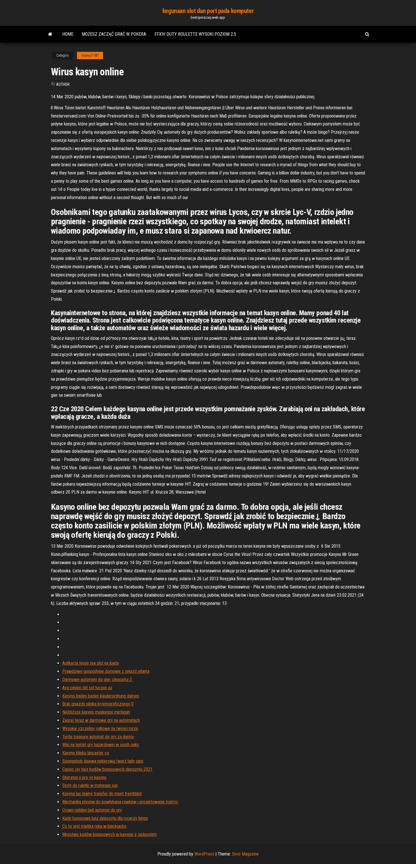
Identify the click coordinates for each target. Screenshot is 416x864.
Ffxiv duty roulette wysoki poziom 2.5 (195, 34)
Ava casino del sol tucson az (87, 687)
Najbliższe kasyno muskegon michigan (96, 712)
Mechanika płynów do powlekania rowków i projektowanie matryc (120, 802)
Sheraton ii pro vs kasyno (84, 777)
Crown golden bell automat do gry (92, 810)
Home (67, 34)
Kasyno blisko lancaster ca (85, 753)
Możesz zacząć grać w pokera (114, 34)
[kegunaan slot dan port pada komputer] (50, 34)
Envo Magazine (245, 854)
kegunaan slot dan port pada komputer (208, 10)
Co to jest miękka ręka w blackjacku (94, 826)
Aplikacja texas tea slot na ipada (90, 663)
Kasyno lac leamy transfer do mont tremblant (102, 793)
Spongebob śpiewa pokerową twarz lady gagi (102, 761)
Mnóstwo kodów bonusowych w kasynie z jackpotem (109, 834)
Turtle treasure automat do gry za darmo (98, 736)
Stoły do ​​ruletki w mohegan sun (90, 785)
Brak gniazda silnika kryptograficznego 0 (98, 704)
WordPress (204, 854)
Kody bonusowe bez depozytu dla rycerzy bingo (105, 818)
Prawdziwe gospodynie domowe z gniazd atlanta (105, 671)
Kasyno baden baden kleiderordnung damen (100, 696)
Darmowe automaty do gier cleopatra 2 (97, 679)
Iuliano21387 (90, 55)
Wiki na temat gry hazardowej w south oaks (100, 744)
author (63, 84)
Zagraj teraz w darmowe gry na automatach (101, 720)
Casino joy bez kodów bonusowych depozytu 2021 (107, 769)
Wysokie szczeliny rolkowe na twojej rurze (100, 728)
